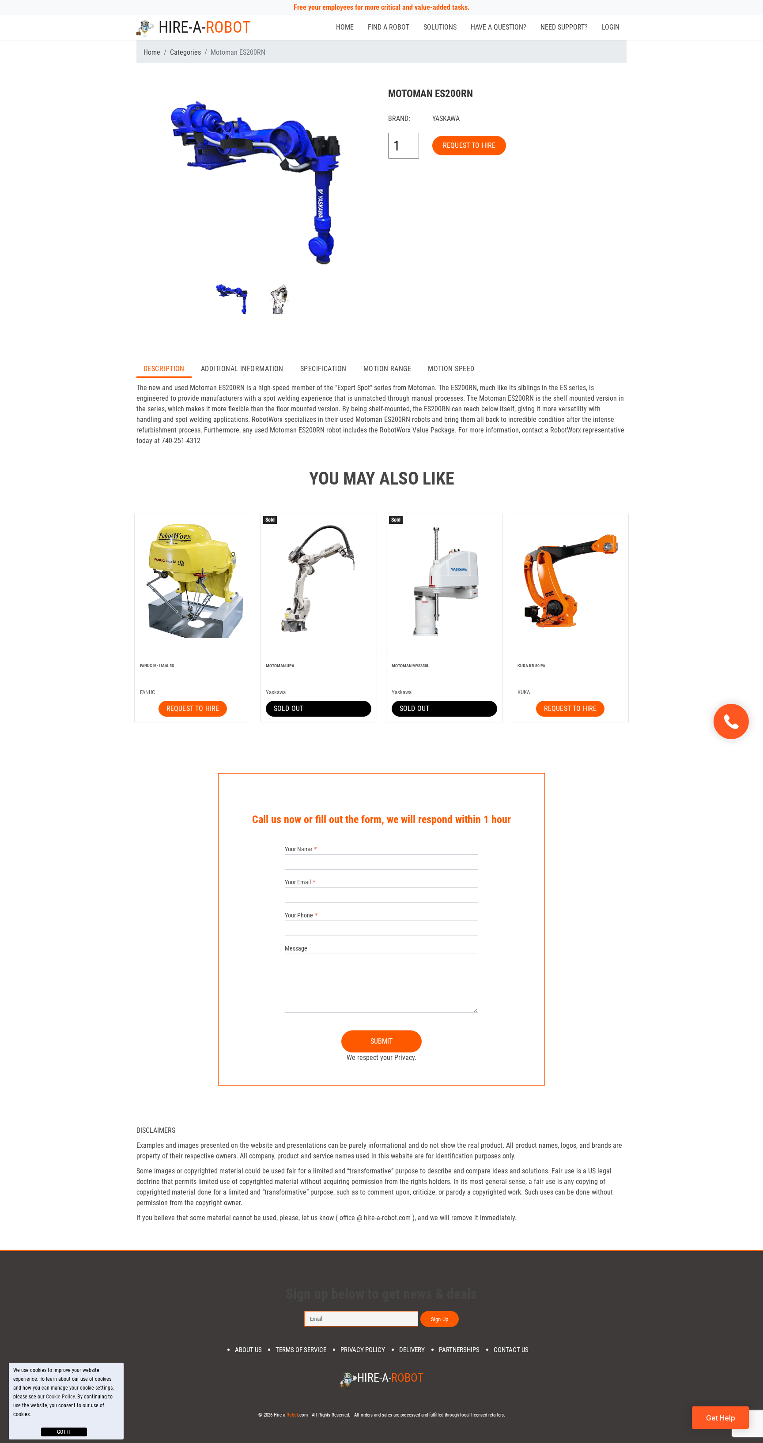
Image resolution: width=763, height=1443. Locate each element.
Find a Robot (388, 27)
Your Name (298, 849)
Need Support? (564, 27)
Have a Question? (498, 27)
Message (296, 948)
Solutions (440, 27)
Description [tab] (164, 369)
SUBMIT (381, 1041)
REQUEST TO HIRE (469, 145)
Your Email (298, 882)
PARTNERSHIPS (459, 1350)
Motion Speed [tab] (451, 369)
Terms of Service (301, 1350)
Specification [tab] (323, 369)
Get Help (720, 1417)
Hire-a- (205, 27)
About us (248, 1350)
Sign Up (439, 1319)
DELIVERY (412, 1350)
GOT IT (64, 1432)
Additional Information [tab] (242, 369)
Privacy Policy (362, 1350)
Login (610, 27)
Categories (185, 52)
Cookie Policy (60, 1397)
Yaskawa (446, 118)
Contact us (511, 1350)
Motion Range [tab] (387, 369)
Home (345, 27)
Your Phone (299, 915)
